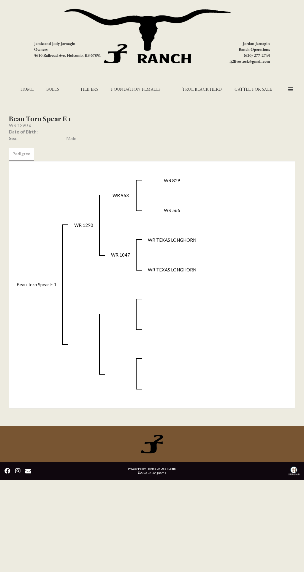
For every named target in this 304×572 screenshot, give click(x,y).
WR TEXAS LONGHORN (172, 240)
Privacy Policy (137, 468)
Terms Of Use (157, 468)
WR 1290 (18, 125)
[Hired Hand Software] (294, 471)
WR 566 (172, 210)
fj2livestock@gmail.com (249, 61)
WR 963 (121, 195)
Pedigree (21, 153)
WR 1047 (120, 254)
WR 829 (172, 180)
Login (172, 468)
